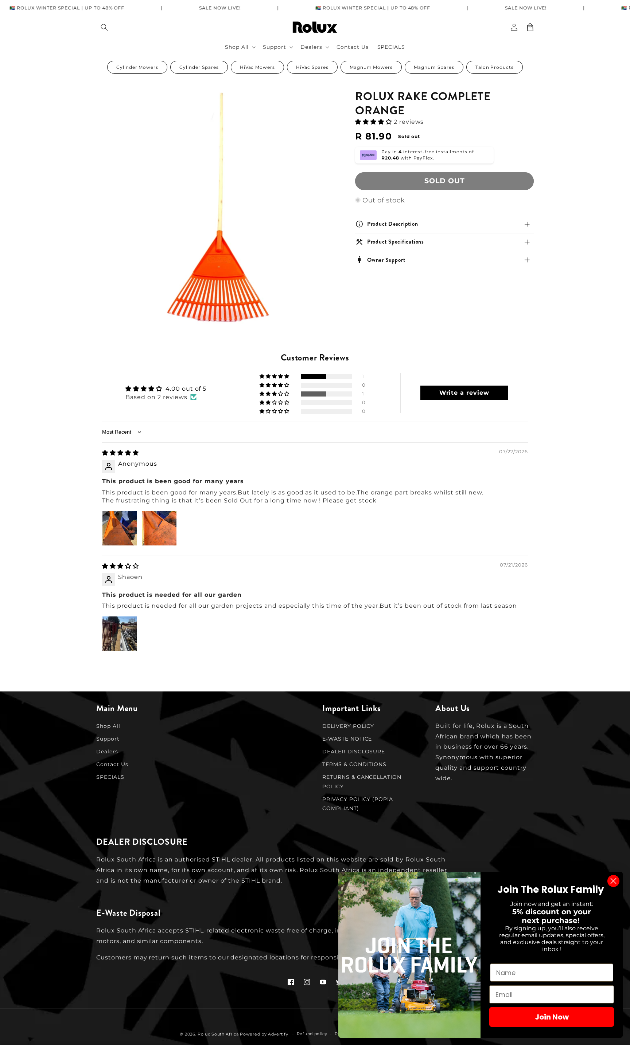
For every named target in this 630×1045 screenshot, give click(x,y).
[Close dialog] (613, 881)
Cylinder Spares (198, 67)
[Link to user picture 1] (119, 528)
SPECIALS (110, 777)
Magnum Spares (434, 67)
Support (108, 739)
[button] (104, 27)
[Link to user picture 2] (159, 528)
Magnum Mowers (371, 67)
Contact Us (112, 764)
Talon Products (494, 67)
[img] (120, 452)
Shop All (108, 726)
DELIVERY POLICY (348, 726)
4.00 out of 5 (186, 388)
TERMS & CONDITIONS (354, 764)
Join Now (552, 1017)
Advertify (278, 1034)
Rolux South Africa (218, 1034)
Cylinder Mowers (137, 67)
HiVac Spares (312, 67)
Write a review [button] (464, 392)
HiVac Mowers (257, 67)
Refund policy (312, 1033)
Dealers (107, 751)
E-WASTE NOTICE (347, 739)
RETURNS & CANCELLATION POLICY (361, 781)
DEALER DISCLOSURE (353, 751)
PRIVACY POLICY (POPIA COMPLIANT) (357, 804)
